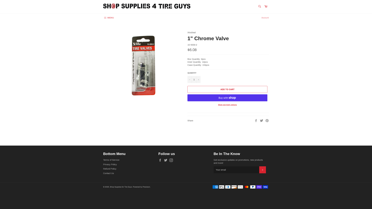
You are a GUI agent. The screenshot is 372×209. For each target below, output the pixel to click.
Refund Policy (109, 169)
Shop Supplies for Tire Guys (121, 187)
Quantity (191, 73)
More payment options (227, 105)
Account (265, 18)
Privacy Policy (110, 164)
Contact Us (108, 173)
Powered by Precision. (142, 187)
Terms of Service (111, 160)
